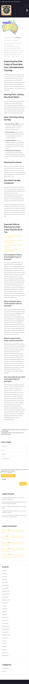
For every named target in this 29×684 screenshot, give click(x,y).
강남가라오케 (5, 548)
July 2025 (4, 605)
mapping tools (7, 52)
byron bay (12, 43)
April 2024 (4, 649)
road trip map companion (9, 56)
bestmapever (18, 37)
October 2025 (5, 597)
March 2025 (5, 617)
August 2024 (5, 638)
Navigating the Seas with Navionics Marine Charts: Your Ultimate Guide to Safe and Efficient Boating (14, 531)
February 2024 (5, 655)
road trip (19, 54)
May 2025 (4, 611)
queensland (13, 54)
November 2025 (5, 594)
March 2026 (5, 582)
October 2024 (5, 632)
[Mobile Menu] (27, 10)
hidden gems (15, 50)
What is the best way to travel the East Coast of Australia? (14, 241)
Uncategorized (14, 40)
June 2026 (4, 573)
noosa (20, 52)
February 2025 (5, 620)
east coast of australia (9, 48)
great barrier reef (8, 50)
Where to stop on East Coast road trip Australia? (13, 245)
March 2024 (5, 652)
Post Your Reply (8, 475)
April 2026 (4, 579)
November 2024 (5, 629)
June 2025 (4, 608)
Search (4, 479)
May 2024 (4, 646)
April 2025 (4, 614)
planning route (7, 54)
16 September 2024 (8, 37)
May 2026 (4, 576)
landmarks (21, 50)
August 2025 (5, 602)
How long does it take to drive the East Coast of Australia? (14, 236)
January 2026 (5, 588)
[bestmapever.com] (6, 10)
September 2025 (6, 600)
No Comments (7, 40)
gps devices (17, 48)
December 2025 (5, 591)
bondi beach (6, 43)
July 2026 (4, 570)
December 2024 (5, 626)
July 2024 (4, 640)
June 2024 (4, 643)
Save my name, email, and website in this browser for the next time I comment (14, 470)
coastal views (18, 43)
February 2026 (5, 585)
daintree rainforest (8, 45)
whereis (4, 671)
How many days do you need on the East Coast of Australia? (14, 250)
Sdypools (4, 536)
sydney (17, 56)
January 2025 (5, 623)
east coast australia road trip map (11, 46)
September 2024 (6, 635)
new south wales (15, 52)
